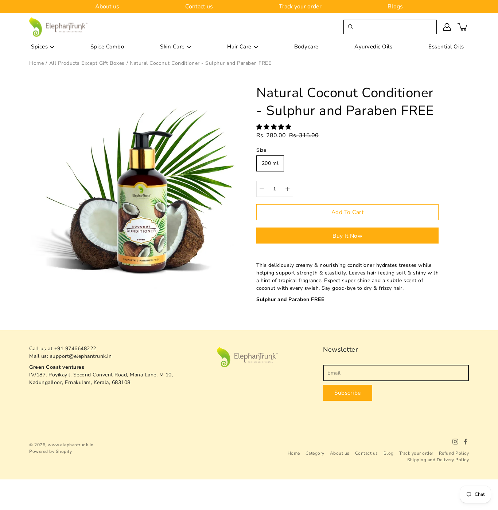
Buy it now (347, 236)
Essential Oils (446, 46)
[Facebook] (465, 441)
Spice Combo (107, 46)
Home (294, 453)
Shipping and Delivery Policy (438, 460)
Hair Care (239, 46)
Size (261, 150)
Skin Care (172, 46)
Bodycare (306, 46)
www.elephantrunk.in (71, 445)
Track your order (300, 7)
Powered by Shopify (50, 451)
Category (315, 453)
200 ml (270, 163)
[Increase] (287, 189)
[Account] (447, 27)
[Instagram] (455, 441)
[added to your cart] (463, 27)
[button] (274, 127)
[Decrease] (261, 189)
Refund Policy (454, 453)
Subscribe (347, 392)
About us (107, 7)
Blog (389, 453)
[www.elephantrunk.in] (58, 27)
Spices (39, 46)
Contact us (199, 7)
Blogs (395, 7)
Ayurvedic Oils (373, 46)
